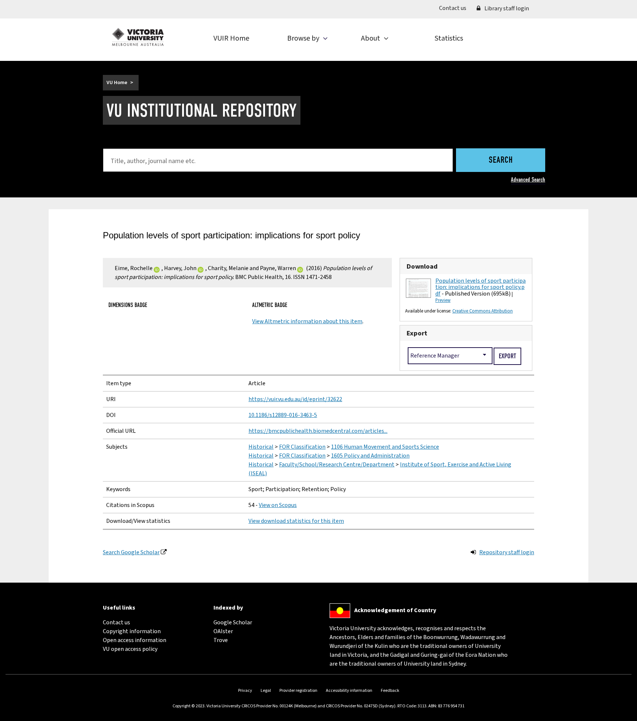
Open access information (134, 640)
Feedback (390, 690)
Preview (442, 300)
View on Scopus (278, 505)
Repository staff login (506, 552)
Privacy (245, 690)
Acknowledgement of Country (395, 610)
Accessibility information (349, 690)
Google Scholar (232, 622)
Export (417, 333)
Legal (266, 690)
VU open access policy (130, 649)
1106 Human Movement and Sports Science (385, 447)
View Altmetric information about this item (307, 321)
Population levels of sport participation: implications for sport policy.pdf (480, 287)
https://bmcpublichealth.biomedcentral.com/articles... (317, 431)
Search (501, 160)
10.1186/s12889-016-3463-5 (282, 415)
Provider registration (298, 690)
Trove (220, 640)
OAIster (223, 631)
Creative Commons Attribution (482, 311)
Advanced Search (528, 179)
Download (422, 266)
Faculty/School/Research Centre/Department (336, 464)
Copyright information (132, 631)
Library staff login (506, 8)
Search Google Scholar (131, 552)
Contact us (455, 8)
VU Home (117, 82)
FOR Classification (302, 447)
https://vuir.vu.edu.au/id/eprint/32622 (295, 399)
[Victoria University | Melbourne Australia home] (138, 37)
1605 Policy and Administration (370, 456)
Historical (261, 447)
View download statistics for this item (296, 521)
